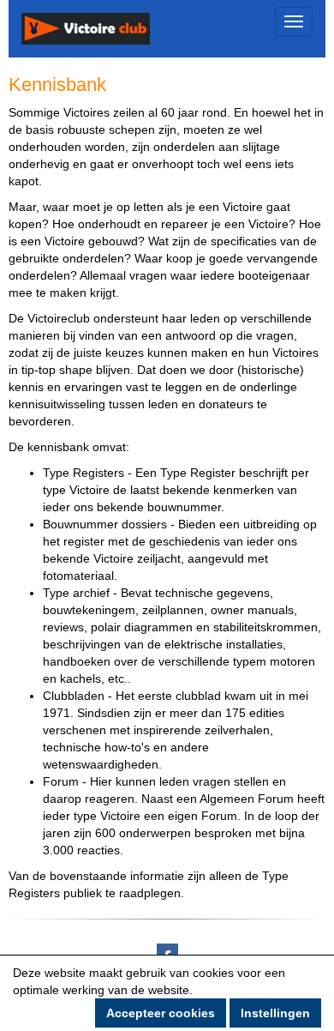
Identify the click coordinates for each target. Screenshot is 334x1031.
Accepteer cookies (160, 1013)
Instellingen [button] (275, 1013)
